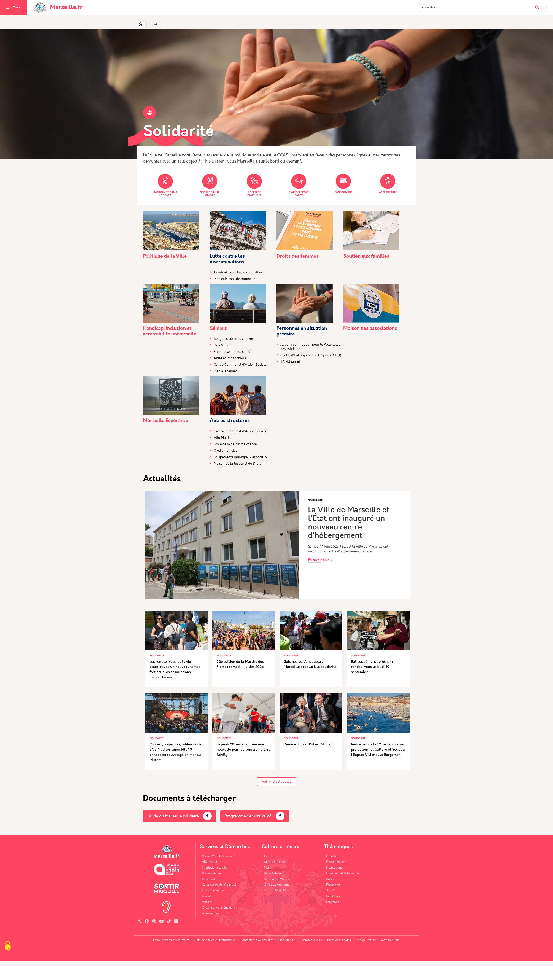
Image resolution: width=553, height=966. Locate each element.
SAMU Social (290, 362)
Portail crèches (211, 873)
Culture (269, 856)
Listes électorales (213, 890)
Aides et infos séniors (230, 358)
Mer (266, 867)
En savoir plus (318, 560)
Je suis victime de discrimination (238, 272)
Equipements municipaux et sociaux (240, 457)
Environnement (336, 862)
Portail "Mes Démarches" (218, 856)
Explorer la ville (311, 940)
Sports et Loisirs (275, 862)
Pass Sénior (222, 345)
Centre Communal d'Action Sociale (240, 365)
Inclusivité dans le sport (165, 194)
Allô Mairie (222, 438)
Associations (210, 913)
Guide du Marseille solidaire (173, 816)
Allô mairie (209, 862)
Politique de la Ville (165, 256)
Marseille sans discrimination (235, 279)
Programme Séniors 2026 (248, 816)
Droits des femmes (297, 256)
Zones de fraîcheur (254, 194)
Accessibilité (388, 192)
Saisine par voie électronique (215, 940)
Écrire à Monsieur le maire (171, 940)
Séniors (218, 328)
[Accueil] (140, 25)
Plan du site (286, 940)
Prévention (333, 884)
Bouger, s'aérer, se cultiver (233, 339)
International (334, 867)
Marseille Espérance (165, 420)
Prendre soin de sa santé (232, 352)
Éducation (332, 856)
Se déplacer (334, 896)
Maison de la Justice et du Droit (237, 464)
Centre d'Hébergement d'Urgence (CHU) (310, 355)
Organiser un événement (218, 907)
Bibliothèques (273, 873)
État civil (207, 902)
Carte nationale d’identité (219, 884)
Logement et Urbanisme (342, 873)
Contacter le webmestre (256, 940)
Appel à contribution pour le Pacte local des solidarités (310, 347)
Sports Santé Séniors (209, 194)
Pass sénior (343, 192)
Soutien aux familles (366, 256)
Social (330, 879)
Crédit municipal (226, 451)
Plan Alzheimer (225, 371)
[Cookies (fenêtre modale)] (7, 946)
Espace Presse (366, 940)
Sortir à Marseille (275, 890)
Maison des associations (370, 328)
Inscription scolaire (214, 867)
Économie (332, 902)
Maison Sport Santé (299, 194)
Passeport (208, 879)
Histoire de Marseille (278, 879)
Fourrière (208, 896)
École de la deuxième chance (235, 444)
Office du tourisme (276, 884)
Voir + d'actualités (276, 781)
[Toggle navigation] (7, 8)
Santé (330, 890)
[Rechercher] (540, 5)
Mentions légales (339, 940)
